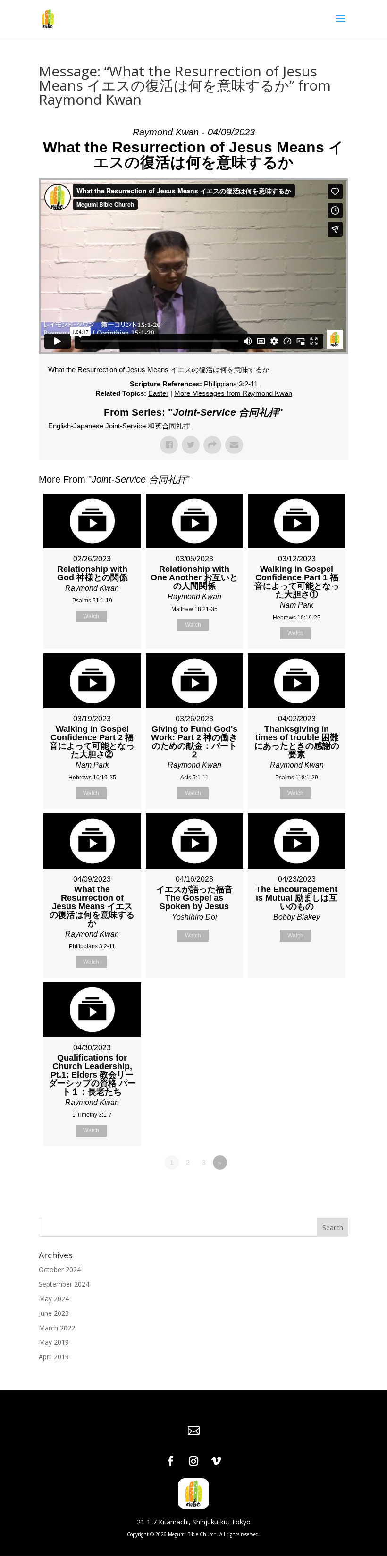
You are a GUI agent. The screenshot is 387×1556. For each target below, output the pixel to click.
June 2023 (54, 1313)
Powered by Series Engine (313, 1188)
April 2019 (54, 1356)
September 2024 (64, 1284)
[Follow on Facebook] (170, 1461)
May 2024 (54, 1298)
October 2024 (60, 1269)
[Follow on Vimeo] (216, 1461)
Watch (91, 616)
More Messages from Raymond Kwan (233, 393)
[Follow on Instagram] (193, 1461)
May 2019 (54, 1342)
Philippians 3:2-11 (231, 384)
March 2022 (57, 1327)
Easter (158, 393)
